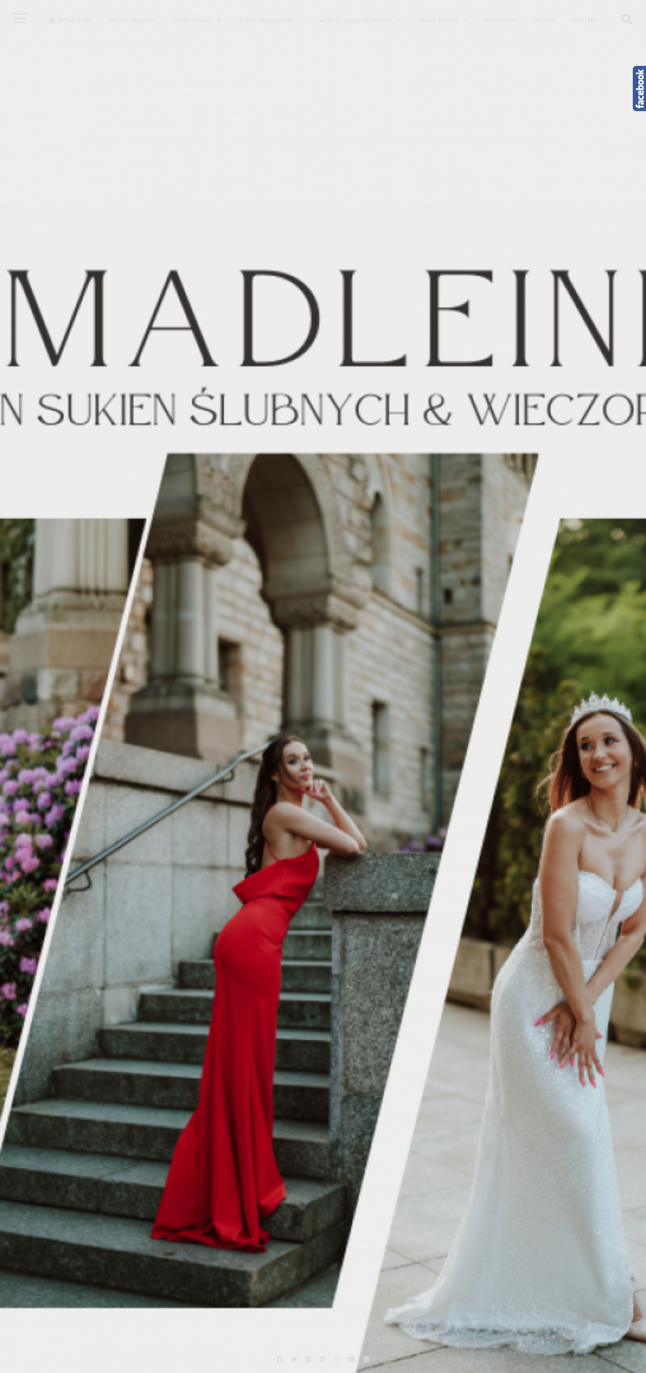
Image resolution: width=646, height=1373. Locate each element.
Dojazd (545, 21)
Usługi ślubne (438, 21)
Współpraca (500, 21)
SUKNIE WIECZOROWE (266, 21)
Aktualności (75, 21)
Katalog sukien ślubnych (355, 21)
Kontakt (585, 21)
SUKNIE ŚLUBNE (193, 21)
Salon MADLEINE (132, 21)
